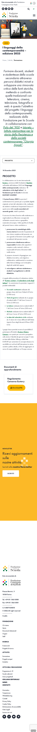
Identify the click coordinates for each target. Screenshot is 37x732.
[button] (28, 9)
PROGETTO (18, 160)
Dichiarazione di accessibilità (11, 707)
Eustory (5, 183)
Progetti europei (7, 659)
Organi (4, 634)
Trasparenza (6, 693)
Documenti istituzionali (9, 631)
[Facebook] (3, 9)
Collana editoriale (10, 679)
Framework (6, 646)
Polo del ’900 (11, 127)
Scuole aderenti (7, 674)
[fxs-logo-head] (13, 14)
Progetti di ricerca (7, 648)
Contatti (6, 685)
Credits (4, 616)
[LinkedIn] (12, 9)
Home (4, 60)
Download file (17, 388)
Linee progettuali (7, 677)
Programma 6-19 (7, 671)
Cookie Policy (6, 704)
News (4, 682)
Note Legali (6, 709)
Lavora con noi (7, 712)
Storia (4, 628)
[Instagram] (6, 9)
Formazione (6, 656)
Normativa (5, 690)
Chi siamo (5, 625)
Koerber (29, 183)
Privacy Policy (6, 701)
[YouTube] (9, 9)
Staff (3, 636)
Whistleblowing (7, 696)
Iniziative (5, 662)
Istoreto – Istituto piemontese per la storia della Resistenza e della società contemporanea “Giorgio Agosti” (18, 136)
